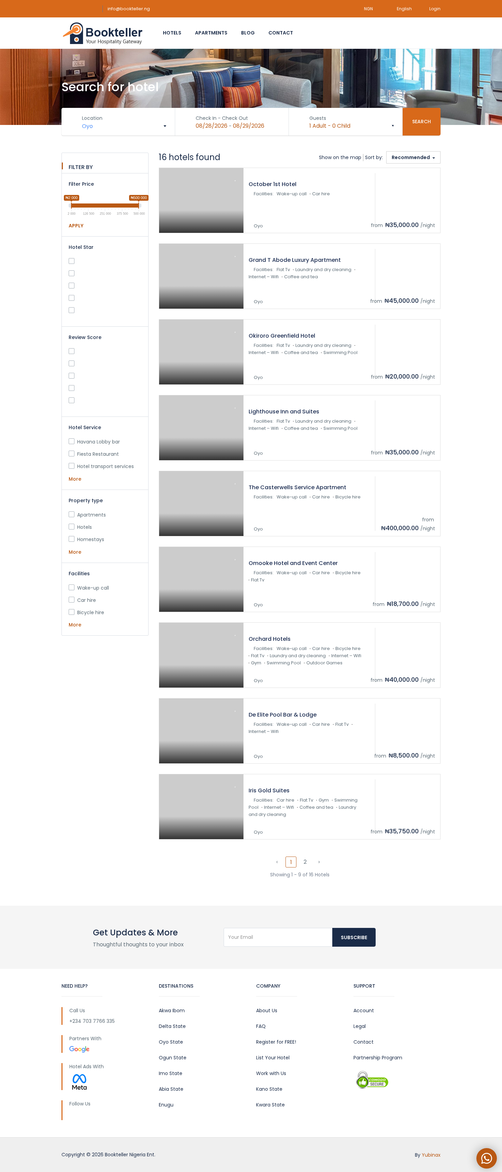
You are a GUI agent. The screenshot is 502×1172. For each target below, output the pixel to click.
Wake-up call (93, 587)
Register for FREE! (276, 1042)
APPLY (76, 225)
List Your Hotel (273, 1057)
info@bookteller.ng (129, 8)
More (76, 479)
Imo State (170, 1073)
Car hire (86, 600)
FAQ (261, 1026)
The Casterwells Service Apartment (297, 487)
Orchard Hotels (270, 639)
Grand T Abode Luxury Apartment (295, 260)
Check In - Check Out (222, 118)
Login (435, 9)
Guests (317, 118)
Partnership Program (377, 1057)
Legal (359, 1026)
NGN (369, 9)
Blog (248, 32)
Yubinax (431, 1154)
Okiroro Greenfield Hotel (282, 336)
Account (363, 1010)
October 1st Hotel (272, 184)
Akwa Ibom (172, 1010)
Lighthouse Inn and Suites (284, 411)
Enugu (166, 1104)
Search (421, 121)
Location (92, 118)
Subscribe (354, 937)
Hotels (172, 32)
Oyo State (171, 1042)
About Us (266, 1010)
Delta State (172, 1026)
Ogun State (172, 1057)
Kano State (269, 1089)
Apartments (211, 32)
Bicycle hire (90, 612)
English (404, 9)
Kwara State (270, 1104)
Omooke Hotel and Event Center (293, 563)
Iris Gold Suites (269, 790)
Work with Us (271, 1073)
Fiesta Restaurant (98, 454)
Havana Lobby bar (98, 441)
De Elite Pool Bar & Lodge (283, 715)
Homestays (90, 539)
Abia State (171, 1089)
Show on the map (340, 157)
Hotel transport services (105, 466)
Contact (280, 32)
